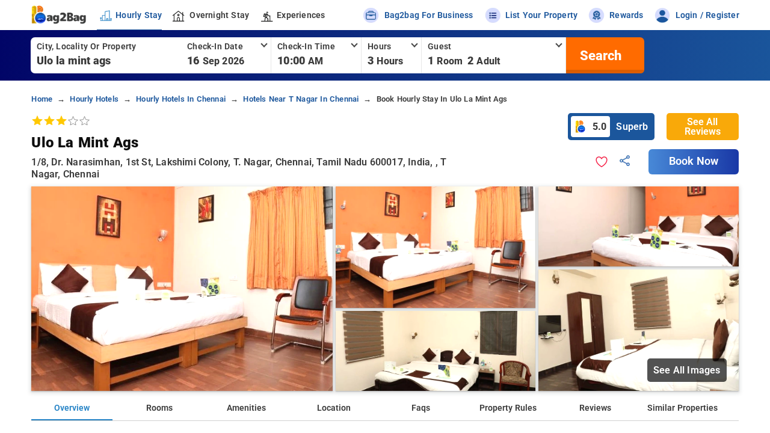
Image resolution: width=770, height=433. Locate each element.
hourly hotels (94, 98)
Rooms (159, 408)
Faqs (420, 408)
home (41, 98)
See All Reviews (703, 126)
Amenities (246, 408)
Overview (72, 408)
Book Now (693, 161)
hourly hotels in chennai (181, 98)
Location (334, 408)
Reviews (595, 408)
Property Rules (508, 408)
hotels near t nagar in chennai (301, 98)
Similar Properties (682, 408)
